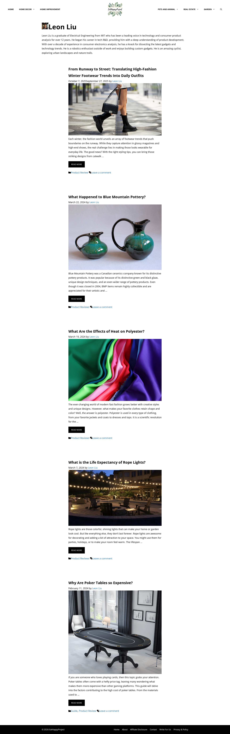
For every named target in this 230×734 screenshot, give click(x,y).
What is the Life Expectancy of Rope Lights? (106, 462)
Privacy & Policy (181, 729)
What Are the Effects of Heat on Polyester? (106, 331)
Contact (153, 729)
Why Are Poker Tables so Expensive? (100, 582)
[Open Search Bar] (221, 9)
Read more (76, 164)
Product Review (79, 172)
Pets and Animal (166, 9)
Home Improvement (50, 9)
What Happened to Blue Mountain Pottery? (107, 196)
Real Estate (189, 9)
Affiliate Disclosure (138, 729)
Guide (74, 710)
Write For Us (165, 729)
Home (11, 9)
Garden (208, 9)
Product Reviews (80, 307)
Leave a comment (101, 172)
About (125, 729)
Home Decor (25, 9)
